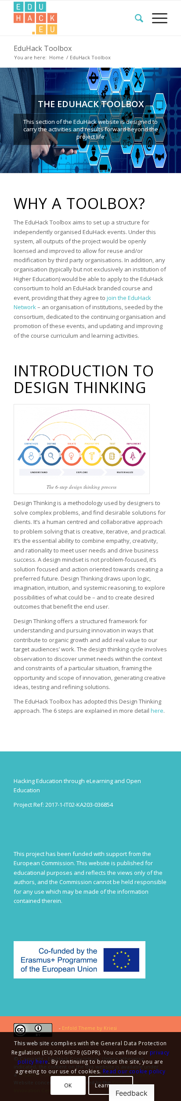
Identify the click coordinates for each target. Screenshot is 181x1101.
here (157, 711)
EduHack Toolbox (43, 48)
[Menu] (155, 18)
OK (68, 1085)
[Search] (134, 18)
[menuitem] (134, 18)
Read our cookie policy (134, 1071)
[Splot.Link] (75, 18)
